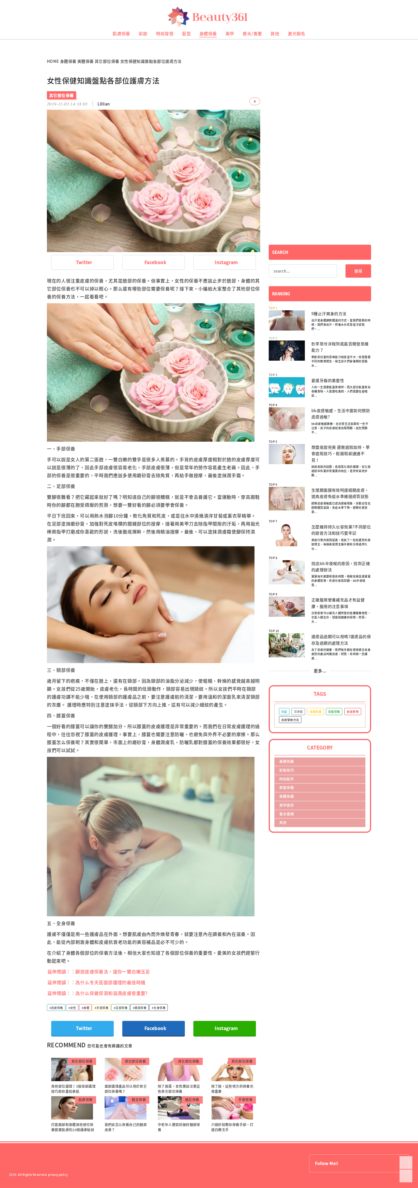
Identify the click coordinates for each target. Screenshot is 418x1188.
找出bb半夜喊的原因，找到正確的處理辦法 (340, 566)
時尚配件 (286, 779)
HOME (53, 61)
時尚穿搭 (165, 33)
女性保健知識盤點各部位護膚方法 (151, 61)
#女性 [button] (72, 1008)
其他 (274, 33)
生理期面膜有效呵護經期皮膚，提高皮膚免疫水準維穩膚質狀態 (340, 493)
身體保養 (208, 33)
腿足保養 (139, 1099)
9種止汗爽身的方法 (329, 313)
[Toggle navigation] (407, 17)
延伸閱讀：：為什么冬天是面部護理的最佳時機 (96, 982)
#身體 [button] (85, 1008)
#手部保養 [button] (101, 1008)
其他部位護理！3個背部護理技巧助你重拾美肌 (73, 1089)
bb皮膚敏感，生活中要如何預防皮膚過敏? (340, 413)
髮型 (186, 33)
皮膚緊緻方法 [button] (290, 720)
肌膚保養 (121, 33)
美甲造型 (286, 805)
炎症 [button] (284, 711)
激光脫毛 (296, 33)
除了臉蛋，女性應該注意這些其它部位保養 (179, 1089)
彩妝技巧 (286, 770)
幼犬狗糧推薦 (9, 45)
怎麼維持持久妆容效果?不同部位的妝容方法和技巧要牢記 (341, 530)
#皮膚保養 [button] (56, 1008)
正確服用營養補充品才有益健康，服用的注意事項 (338, 603)
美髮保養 (286, 787)
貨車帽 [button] (298, 711)
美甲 (229, 33)
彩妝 (143, 33)
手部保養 (245, 1099)
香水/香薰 (252, 33)
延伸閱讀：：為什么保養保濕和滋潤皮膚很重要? (97, 993)
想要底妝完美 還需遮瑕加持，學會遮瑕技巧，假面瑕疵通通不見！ (340, 453)
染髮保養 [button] (334, 711)
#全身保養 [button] (158, 1008)
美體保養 (85, 61)
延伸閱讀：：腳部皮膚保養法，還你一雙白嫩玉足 (98, 971)
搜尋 (358, 271)
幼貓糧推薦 (7, 41)
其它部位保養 (107, 61)
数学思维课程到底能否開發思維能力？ (340, 347)
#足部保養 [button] (120, 1008)
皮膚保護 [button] (316, 711)
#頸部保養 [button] (139, 1008)
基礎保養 (286, 761)
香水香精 (286, 814)
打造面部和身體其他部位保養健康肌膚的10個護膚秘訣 (72, 1127)
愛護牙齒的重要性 (327, 380)
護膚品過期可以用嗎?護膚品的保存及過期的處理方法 (341, 639)
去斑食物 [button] (353, 711)
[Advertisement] (320, 116)
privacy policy (58, 1174)
